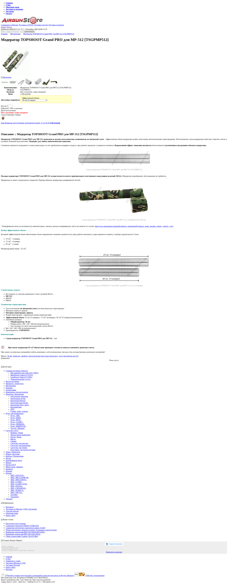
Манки (8, 463)
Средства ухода (12, 431)
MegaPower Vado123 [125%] (21, 375)
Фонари (9, 471)
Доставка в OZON (26, 25)
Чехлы (8, 458)
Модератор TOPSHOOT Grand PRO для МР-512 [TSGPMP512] (48, 34)
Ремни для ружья (12, 454)
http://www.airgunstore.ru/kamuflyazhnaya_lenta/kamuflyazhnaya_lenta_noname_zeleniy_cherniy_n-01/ (134, 226)
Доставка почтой (41, 25)
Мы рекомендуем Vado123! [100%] (24, 373)
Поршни (9, 388)
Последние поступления (16, 524)
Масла (13, 439)
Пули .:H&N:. (15, 418)
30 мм (9, 356)
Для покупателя (12, 511)
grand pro (16, 356)
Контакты (10, 507)
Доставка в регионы (14, 9)
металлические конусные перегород (43, 356)
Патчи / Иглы (15, 437)
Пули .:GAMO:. (16, 422)
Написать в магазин (114, 552)
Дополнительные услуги (20, 379)
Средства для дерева (18, 448)
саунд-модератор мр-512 (68, 356)
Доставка (10, 11)
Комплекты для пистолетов (17, 392)
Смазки (13, 441)
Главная (9, 3)
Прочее (9, 473)
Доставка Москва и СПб (16, 563)
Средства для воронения (20, 445)
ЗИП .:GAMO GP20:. (18, 484)
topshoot (24, 356)
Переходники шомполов (20, 435)
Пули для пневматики (15, 413)
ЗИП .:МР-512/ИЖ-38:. (19, 478)
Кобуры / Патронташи (15, 456)
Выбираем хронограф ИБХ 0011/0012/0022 (23, 534)
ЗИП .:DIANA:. (16, 486)
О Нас (8, 5)
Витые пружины (12, 381)
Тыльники (14, 497)
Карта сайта (10, 515)
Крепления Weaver (18, 401)
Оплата (9, 14)
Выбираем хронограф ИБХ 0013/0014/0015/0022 (25, 532)
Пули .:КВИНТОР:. (18, 426)
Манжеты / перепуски (15, 384)
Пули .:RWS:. (15, 420)
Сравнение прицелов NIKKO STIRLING (22, 526)
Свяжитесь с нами (13, 561)
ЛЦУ (12, 409)
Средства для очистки (19, 443)
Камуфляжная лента (14, 460)
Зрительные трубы (18, 399)
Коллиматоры (16, 407)
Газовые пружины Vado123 (17, 371)
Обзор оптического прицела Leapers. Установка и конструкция (31, 530)
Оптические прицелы (19, 396)
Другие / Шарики (17, 428)
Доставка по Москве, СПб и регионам (21, 509)
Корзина (9, 569)
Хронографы (11, 390)
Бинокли (9, 469)
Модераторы (15, 34)
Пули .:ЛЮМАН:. (17, 424)
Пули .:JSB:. (15, 416)
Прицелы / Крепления (15, 394)
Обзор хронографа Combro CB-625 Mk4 (22, 536)
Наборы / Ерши (16, 433)
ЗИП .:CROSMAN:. (18, 488)
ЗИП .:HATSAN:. (17, 475)
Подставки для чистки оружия (22, 450)
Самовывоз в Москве (9, 25)
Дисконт (9, 499)
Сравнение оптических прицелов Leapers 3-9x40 (25, 528)
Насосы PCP (11, 465)
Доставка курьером (56, 25)
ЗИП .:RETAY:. (16, 492)
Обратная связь (12, 7)
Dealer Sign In (6, 27)
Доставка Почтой (13, 565)
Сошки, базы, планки (19, 411)
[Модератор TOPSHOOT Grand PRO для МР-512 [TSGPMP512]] (16, 76)
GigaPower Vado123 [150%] (21, 377)
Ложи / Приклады (13, 452)
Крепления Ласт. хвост (19, 405)
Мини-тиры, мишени (14, 467)
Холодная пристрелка (19, 403)
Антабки (14, 495)
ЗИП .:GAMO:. (16, 482)
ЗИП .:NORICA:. (17, 490)
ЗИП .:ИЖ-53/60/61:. (18, 480)
